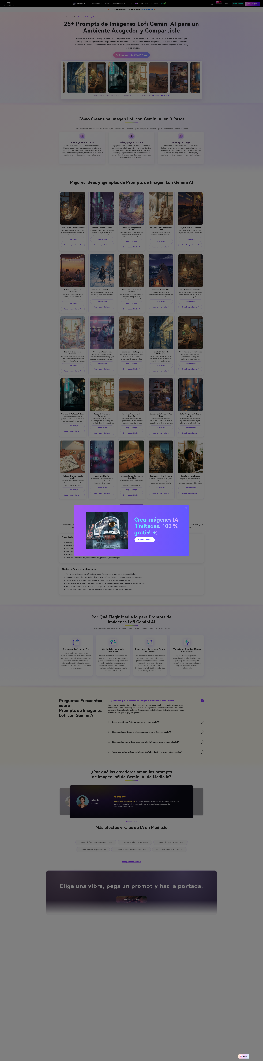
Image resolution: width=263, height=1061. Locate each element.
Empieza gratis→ (144, 540)
